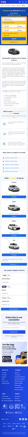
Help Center (17, 396)
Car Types (4, 374)
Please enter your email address (11, 327)
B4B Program (18, 385)
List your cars (5, 381)
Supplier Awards (5, 383)
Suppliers (4, 376)
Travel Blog (17, 374)
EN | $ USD (6, 419)
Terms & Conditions (6, 398)
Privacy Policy (14, 336)
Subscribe (15, 332)
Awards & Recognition (20, 379)
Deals (3, 379)
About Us (17, 372)
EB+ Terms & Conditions (7, 400)
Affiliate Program (19, 383)
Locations (4, 372)
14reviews (18, 15)
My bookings (18, 400)
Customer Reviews (19, 387)
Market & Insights (19, 389)
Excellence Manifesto (20, 376)
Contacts (17, 398)
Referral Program (19, 381)
